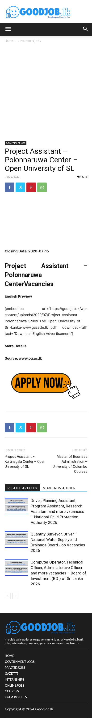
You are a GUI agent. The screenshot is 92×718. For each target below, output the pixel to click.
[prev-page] (8, 596)
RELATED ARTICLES (22, 488)
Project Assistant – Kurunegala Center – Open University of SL (25, 461)
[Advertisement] (46, 92)
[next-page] (15, 596)
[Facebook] (9, 187)
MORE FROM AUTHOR (59, 488)
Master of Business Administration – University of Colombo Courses (70, 464)
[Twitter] (20, 187)
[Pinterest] (31, 187)
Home (9, 41)
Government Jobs (29, 41)
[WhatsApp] (42, 187)
